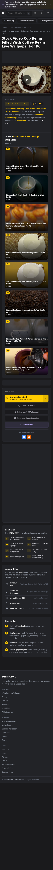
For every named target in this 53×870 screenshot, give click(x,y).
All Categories (7, 712)
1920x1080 (21, 121)
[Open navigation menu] (48, 13)
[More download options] (45, 398)
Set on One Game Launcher (28, 418)
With (32, 109)
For (19, 112)
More (7, 143)
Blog (4, 753)
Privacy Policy (7, 768)
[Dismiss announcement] (50, 4)
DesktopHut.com (15, 779)
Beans (43, 109)
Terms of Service (8, 764)
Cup (17, 109)
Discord (5, 757)
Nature (4, 736)
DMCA (4, 761)
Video (12, 109)
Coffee (37, 109)
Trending (10, 20)
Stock (7, 109)
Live (6, 112)
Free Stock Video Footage (19, 28)
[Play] (5, 91)
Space (4, 740)
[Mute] (43, 91)
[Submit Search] (41, 13)
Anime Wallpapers (9, 721)
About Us (5, 749)
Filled (27, 109)
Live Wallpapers (27, 20)
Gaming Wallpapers (10, 729)
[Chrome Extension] (24, 437)
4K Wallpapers (7, 725)
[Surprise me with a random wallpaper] (35, 13)
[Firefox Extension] (29, 437)
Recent (4, 697)
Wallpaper (13, 112)
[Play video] (26, 79)
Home (4, 28)
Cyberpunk (6, 732)
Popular (5, 701)
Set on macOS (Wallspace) (28, 412)
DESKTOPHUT (10, 676)
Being (21, 109)
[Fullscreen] (47, 91)
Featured (5, 704)
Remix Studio (27, 424)
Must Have (6, 708)
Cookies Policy (7, 772)
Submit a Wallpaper (12, 693)
